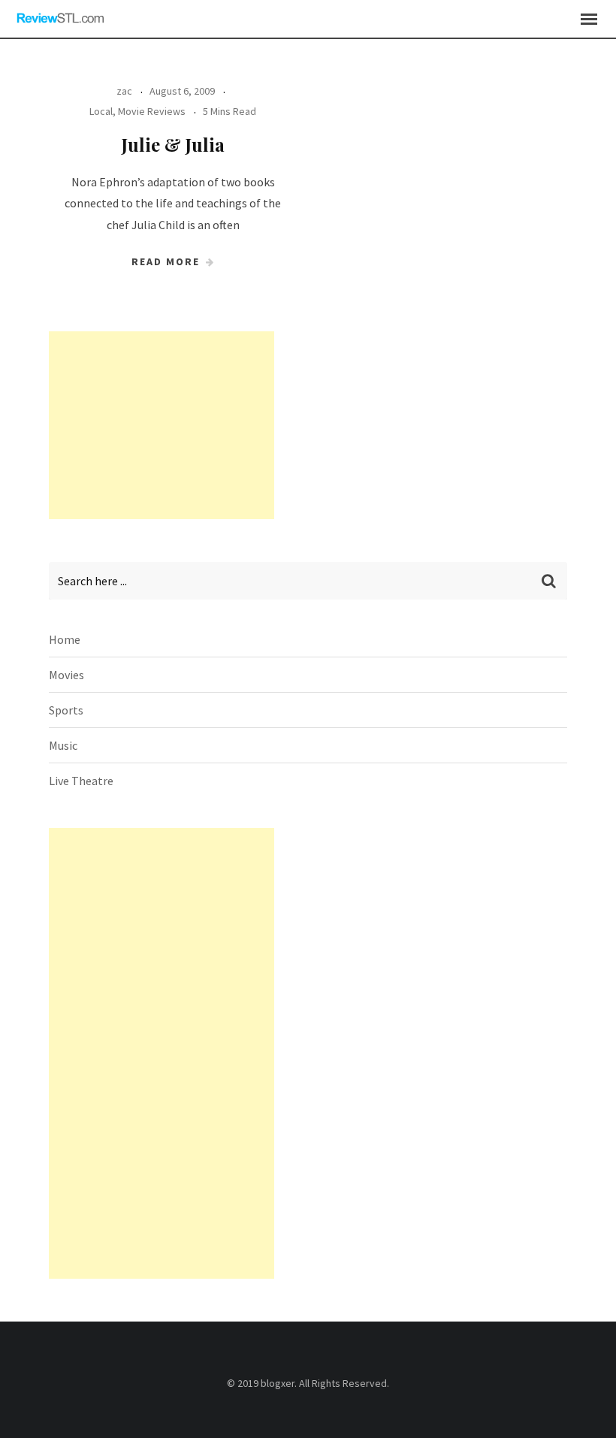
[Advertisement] (161, 425)
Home (64, 639)
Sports (66, 709)
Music (63, 745)
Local (101, 111)
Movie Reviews (152, 111)
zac (124, 91)
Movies (66, 674)
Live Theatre (81, 780)
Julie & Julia (173, 144)
